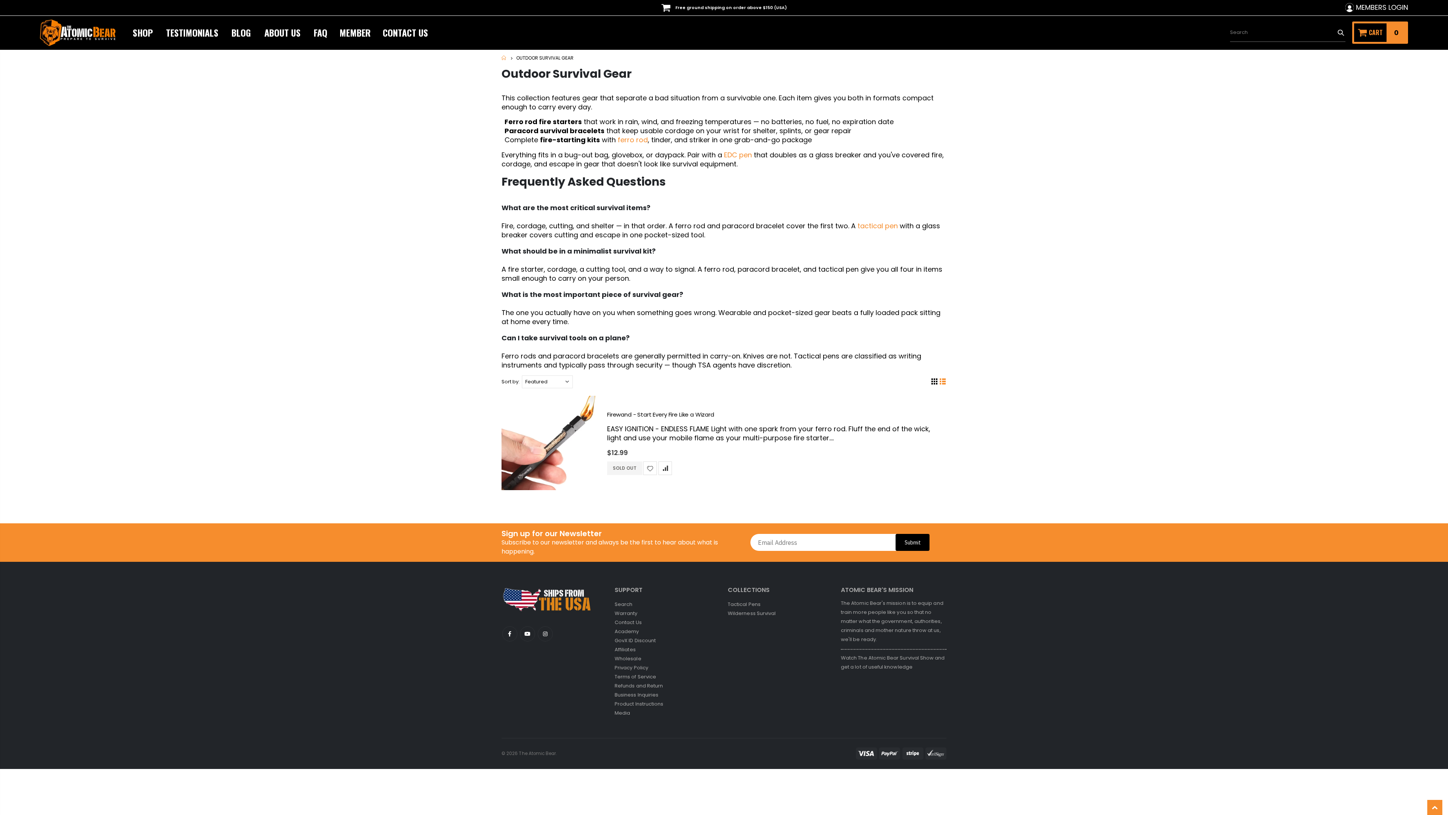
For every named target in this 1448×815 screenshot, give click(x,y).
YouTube (509, 633)
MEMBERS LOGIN (1382, 7)
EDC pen (738, 155)
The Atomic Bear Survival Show (896, 657)
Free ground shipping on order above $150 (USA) (730, 8)
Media (622, 713)
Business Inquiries (636, 694)
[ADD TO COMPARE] (665, 468)
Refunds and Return (639, 685)
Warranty (626, 613)
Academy (627, 631)
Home (504, 58)
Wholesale (628, 658)
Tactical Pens (744, 604)
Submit (913, 542)
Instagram (545, 633)
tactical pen (877, 226)
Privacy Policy (631, 667)
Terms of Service (635, 676)
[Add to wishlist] (650, 468)
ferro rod (633, 140)
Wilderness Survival (752, 613)
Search (1340, 32)
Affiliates (625, 649)
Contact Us (628, 622)
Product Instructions (639, 703)
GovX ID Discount (635, 640)
